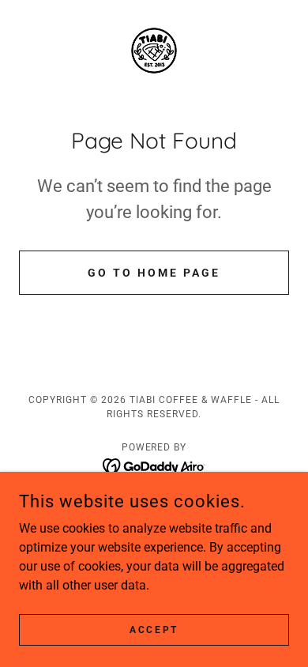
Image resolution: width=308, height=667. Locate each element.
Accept (154, 629)
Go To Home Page (154, 272)
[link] (154, 50)
